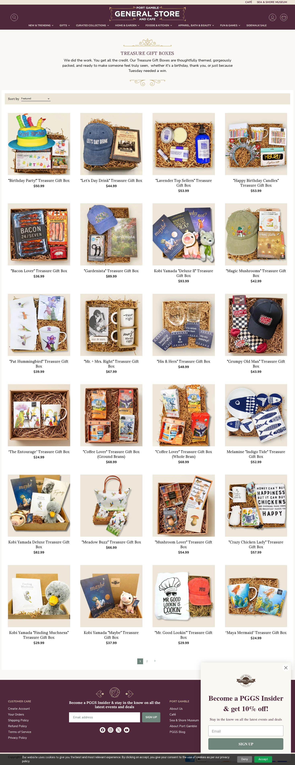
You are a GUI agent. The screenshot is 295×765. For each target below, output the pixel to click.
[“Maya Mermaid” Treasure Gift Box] (256, 596)
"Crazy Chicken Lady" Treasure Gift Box (256, 544)
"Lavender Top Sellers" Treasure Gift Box (184, 183)
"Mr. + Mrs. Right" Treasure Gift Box (111, 364)
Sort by (13, 99)
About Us (176, 709)
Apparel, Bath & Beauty (195, 25)
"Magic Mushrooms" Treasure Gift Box (256, 273)
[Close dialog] (285, 667)
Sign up (151, 717)
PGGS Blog (177, 732)
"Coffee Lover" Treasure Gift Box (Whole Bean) (183, 454)
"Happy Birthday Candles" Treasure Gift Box (256, 183)
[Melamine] (256, 415)
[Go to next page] (154, 660)
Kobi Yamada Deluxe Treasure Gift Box (39, 544)
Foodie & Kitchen (157, 25)
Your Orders (16, 715)
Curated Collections (91, 25)
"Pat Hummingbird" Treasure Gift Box (38, 364)
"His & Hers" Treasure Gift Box (183, 361)
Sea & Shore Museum (272, 2)
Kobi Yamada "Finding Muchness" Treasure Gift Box (39, 635)
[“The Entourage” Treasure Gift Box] (39, 415)
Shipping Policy (18, 720)
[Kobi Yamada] (184, 234)
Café (248, 2)
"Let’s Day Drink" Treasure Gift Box (111, 180)
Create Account (19, 709)
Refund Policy (17, 726)
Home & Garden (126, 25)
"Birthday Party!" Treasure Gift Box (39, 180)
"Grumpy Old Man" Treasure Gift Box (256, 364)
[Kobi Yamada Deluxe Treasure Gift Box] (39, 506)
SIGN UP (246, 744)
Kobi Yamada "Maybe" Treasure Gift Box (111, 635)
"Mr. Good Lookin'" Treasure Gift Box (184, 635)
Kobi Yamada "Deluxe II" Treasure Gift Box (183, 273)
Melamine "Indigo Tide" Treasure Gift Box (256, 454)
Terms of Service (19, 732)
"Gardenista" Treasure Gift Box (111, 271)
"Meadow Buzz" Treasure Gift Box (111, 542)
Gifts (64, 25)
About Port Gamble (183, 726)
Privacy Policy (17, 738)
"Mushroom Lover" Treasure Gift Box (183, 544)
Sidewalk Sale (256, 25)
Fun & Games (229, 25)
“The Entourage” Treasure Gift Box (39, 452)
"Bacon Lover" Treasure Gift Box (39, 271)
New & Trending (39, 25)
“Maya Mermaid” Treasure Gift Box (256, 632)
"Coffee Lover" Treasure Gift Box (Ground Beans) (111, 454)
